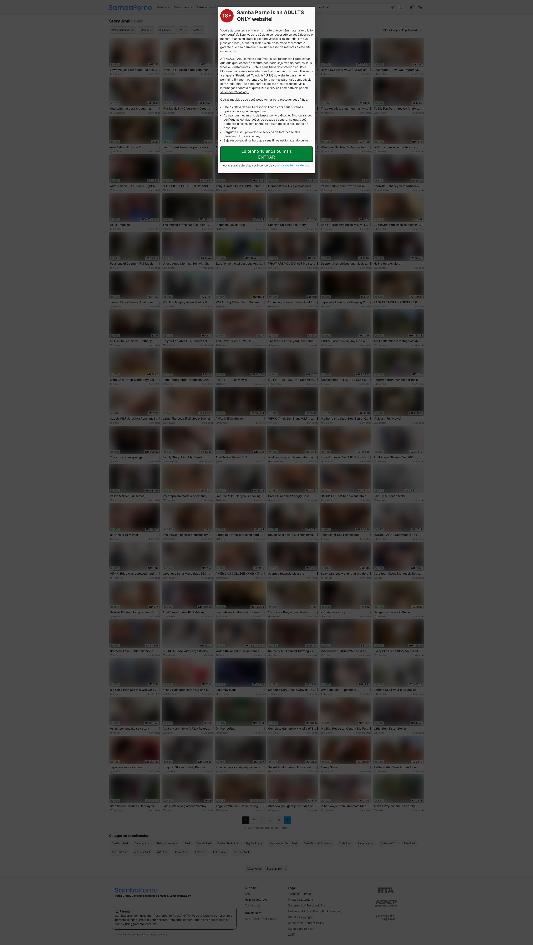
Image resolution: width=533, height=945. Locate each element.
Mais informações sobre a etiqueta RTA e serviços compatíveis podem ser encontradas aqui (264, 88)
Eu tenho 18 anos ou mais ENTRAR (266, 154)
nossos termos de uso (294, 165)
